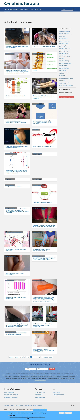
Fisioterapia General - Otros (11, 153)
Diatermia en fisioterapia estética (66, 35)
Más (41, 9)
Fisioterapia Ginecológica (64, 51)
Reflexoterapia (62, 80)
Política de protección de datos (40, 379)
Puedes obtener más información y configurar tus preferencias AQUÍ (27, 417)
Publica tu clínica (56, 395)
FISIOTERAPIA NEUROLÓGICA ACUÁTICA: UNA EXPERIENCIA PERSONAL (16, 333)
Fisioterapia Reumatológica (64, 61)
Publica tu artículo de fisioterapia (66, 97)
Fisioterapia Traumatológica (38, 53)
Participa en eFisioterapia (40, 392)
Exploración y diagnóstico (64, 41)
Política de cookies (28, 405)
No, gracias (68, 413)
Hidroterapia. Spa (62, 70)
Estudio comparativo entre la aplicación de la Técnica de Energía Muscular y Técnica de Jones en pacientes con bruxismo (44, 258)
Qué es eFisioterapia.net (9, 392)
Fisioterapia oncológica (64, 68)
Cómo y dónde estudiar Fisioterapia (11, 395)
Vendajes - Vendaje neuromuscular (12, 129)
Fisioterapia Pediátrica (37, 153)
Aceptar (61, 413)
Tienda (21, 9)
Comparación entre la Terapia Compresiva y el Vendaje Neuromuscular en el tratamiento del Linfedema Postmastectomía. (17, 325)
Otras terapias (62, 75)
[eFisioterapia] (21, 4)
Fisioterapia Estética (63, 46)
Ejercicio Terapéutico (9, 53)
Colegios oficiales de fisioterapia (10, 397)
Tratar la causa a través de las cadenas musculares (16, 250)
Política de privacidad (37, 405)
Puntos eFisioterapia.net (40, 397)
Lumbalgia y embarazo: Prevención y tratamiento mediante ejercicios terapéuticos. (42, 325)
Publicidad (21, 405)
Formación (26, 9)
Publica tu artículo (38, 394)
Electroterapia (62, 40)
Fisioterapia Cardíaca (63, 43)
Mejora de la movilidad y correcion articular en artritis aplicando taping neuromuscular (44, 226)
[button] (75, 9)
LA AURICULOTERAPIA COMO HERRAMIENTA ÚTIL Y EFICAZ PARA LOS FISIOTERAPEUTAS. (43, 350)
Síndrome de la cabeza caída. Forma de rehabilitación (16, 298)
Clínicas (36, 9)
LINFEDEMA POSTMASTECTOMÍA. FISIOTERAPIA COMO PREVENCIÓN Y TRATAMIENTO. (42, 122)
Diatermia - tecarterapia (64, 33)
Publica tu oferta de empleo (58, 394)
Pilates (34, 29)
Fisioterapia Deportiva (37, 79)
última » (50, 357)
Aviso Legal (6, 405)
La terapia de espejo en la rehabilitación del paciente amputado (17, 47)
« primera (11, 357)
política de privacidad (46, 370)
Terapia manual (36, 129)
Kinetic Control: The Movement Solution (43, 146)
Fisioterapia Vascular (63, 65)
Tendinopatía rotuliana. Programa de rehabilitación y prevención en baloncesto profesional (43, 97)
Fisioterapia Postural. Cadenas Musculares (13, 232)
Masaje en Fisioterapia (63, 71)
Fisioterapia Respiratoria (64, 60)
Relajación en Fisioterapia (64, 82)
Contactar (12, 405)
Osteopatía (61, 73)
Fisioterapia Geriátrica (63, 50)
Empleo (32, 9)
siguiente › (46, 357)
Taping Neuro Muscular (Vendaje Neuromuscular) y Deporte (41, 250)
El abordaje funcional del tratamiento (42, 202)
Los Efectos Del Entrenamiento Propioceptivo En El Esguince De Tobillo (16, 121)
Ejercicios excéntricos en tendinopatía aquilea (15, 96)
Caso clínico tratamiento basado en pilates (44, 46)
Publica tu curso (56, 392)
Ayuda (17, 405)
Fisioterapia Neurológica (10, 29)
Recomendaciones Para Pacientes (66, 78)
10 (39, 357)
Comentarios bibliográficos (38, 104)
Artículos (7, 9)
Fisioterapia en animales (64, 66)
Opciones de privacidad (40, 409)
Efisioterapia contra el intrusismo (11, 394)
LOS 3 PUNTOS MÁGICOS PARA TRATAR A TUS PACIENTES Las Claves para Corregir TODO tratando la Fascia (16, 172)
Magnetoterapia (14, 9)
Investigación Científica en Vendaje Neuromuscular (15, 274)
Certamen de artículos (39, 395)
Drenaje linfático (8, 307)
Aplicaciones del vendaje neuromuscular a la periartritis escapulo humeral (17, 147)
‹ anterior (16, 357)
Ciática (35, 70)
